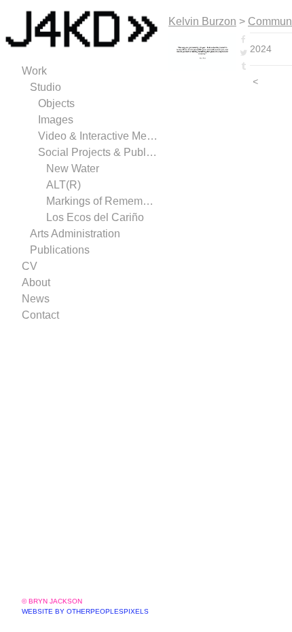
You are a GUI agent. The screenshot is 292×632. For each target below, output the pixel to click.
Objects (56, 103)
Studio (45, 87)
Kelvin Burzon (202, 21)
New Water (72, 168)
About (36, 282)
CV (29, 266)
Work (34, 71)
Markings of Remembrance (102, 201)
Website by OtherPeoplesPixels (85, 611)
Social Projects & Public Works (98, 152)
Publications (60, 250)
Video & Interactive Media (98, 136)
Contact (40, 315)
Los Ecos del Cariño (95, 217)
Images (55, 119)
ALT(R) (63, 185)
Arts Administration (75, 233)
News (36, 298)
